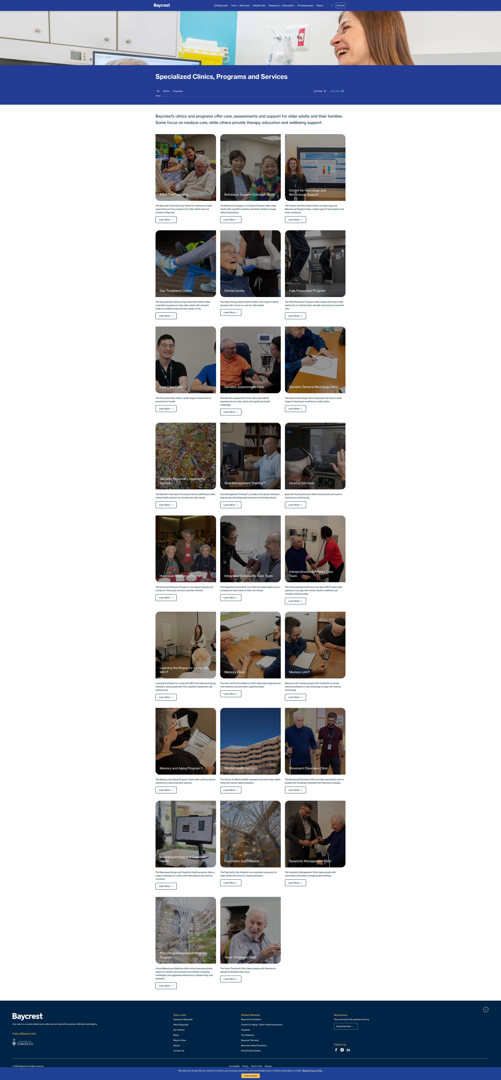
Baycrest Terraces (250, 1040)
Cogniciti (245, 1030)
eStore (176, 1045)
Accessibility (234, 1066)
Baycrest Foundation (251, 1019)
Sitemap (268, 1066)
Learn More (164, 219)
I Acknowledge (250, 1076)
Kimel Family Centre (251, 1050)
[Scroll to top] (485, 1009)
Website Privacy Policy (312, 1070)
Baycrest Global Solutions (254, 1045)
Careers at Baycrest (183, 1019)
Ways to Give (179, 1040)
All (158, 91)
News (176, 1035)
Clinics (166, 91)
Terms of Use (256, 1066)
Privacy (245, 1066)
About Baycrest (180, 1024)
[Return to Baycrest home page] (162, 5)
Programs (178, 91)
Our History (178, 1030)
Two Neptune (247, 1035)
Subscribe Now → (345, 1026)
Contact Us (178, 1050)
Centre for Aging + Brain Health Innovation (261, 1024)
